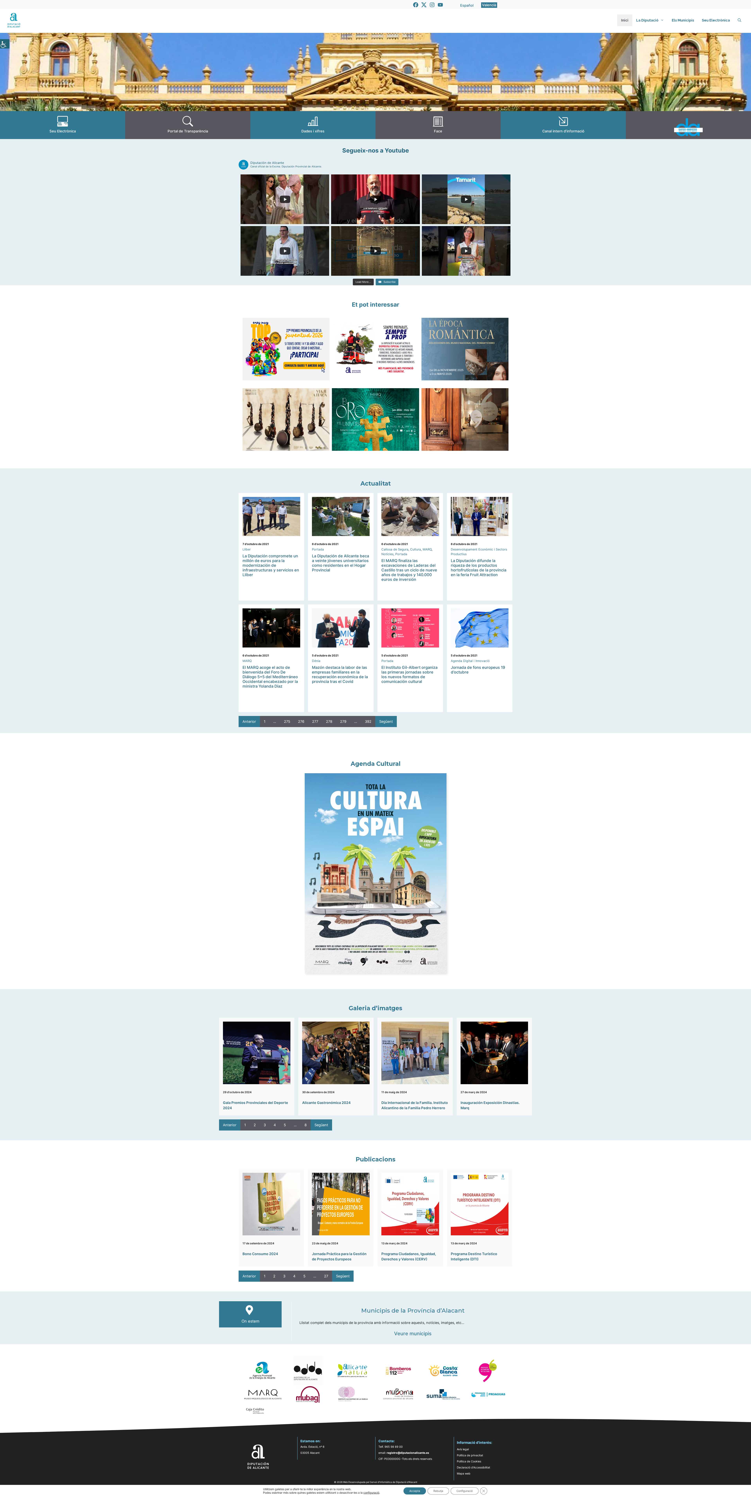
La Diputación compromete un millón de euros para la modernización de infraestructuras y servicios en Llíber (271, 565)
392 (368, 721)
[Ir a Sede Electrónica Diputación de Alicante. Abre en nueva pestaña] (62, 125)
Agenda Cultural (376, 763)
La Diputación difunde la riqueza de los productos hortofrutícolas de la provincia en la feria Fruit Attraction (478, 567)
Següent (386, 721)
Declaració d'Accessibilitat (473, 1467)
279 (343, 721)
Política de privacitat (470, 1455)
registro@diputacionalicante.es (408, 1452)
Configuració (464, 1491)
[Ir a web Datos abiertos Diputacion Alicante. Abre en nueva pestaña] (688, 125)
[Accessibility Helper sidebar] (4, 43)
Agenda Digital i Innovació (470, 661)
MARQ (427, 549)
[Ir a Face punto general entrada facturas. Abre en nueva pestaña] (438, 125)
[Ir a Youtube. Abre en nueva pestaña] (440, 4)
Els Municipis (683, 20)
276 (301, 721)
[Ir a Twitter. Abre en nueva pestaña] (424, 4)
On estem (250, 1321)
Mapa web (463, 1473)
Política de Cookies (469, 1461)
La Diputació (647, 20)
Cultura (415, 549)
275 (287, 721)
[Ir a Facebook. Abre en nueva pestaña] (415, 4)
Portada (318, 549)
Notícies (387, 554)
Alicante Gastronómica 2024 (326, 1103)
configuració (371, 1492)
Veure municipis (412, 1333)
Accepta (414, 1491)
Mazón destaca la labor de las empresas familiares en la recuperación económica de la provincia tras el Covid (340, 674)
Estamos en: (310, 1441)
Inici (624, 20)
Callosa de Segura (394, 549)
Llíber (247, 549)
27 (326, 1276)
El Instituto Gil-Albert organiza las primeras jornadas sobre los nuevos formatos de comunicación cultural (409, 674)
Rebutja (438, 1491)
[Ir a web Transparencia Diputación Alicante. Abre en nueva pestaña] (187, 125)
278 (329, 721)
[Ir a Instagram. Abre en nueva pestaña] (432, 4)
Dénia (316, 661)
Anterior (249, 721)
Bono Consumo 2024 (260, 1254)
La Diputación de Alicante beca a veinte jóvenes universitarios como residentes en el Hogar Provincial (340, 563)
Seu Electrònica (716, 20)
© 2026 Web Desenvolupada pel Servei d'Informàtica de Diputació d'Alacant (375, 1482)
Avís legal (463, 1449)
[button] (739, 20)
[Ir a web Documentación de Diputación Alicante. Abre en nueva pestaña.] (313, 125)
